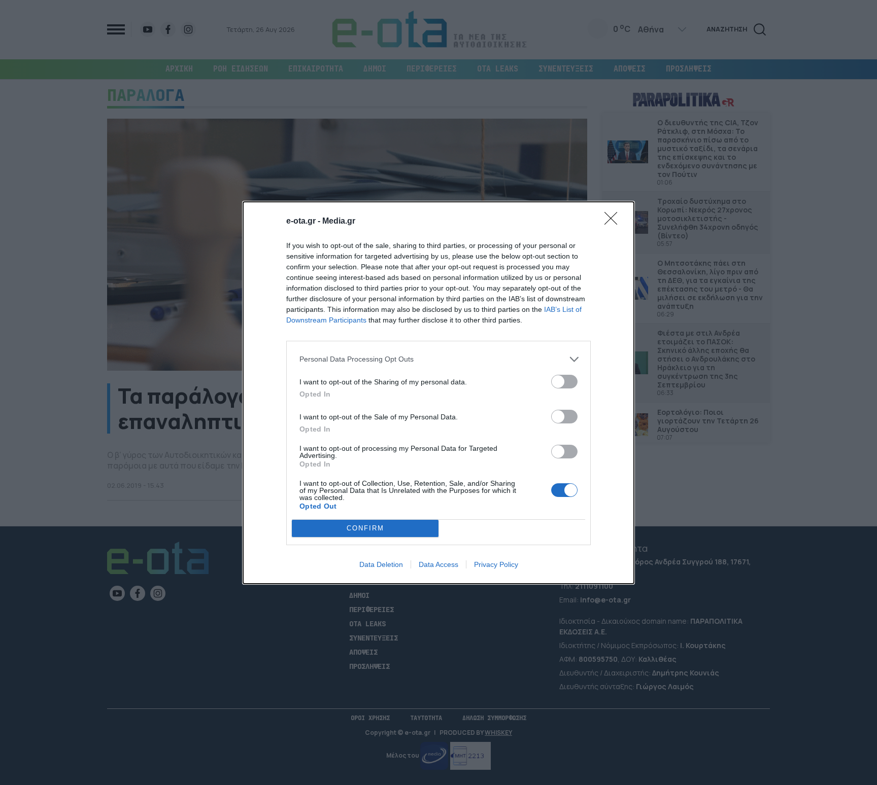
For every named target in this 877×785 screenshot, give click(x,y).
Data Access (438, 564)
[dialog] (438, 393)
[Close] (614, 221)
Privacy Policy (496, 564)
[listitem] (438, 359)
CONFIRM (365, 528)
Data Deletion (381, 564)
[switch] (564, 381)
